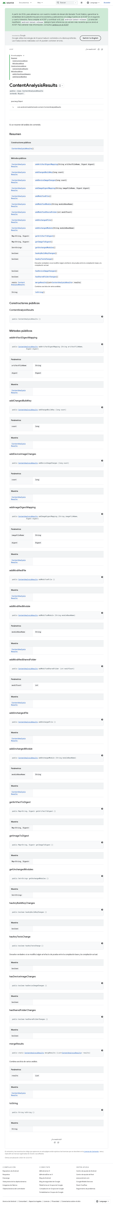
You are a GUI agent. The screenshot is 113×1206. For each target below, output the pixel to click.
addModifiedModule (43, 204)
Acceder (107, 3)
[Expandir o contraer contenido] (23, 55)
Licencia (46, 1201)
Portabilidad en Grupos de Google (51, 1192)
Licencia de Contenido (91, 1151)
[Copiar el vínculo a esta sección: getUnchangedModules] (35, 869)
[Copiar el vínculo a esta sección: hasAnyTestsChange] (32, 937)
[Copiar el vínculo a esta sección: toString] (20, 1103)
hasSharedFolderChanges (45, 277)
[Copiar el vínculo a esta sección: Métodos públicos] (34, 331)
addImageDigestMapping (45, 188)
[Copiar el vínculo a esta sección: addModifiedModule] (32, 606)
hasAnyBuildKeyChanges (45, 253)
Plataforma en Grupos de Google (51, 1185)
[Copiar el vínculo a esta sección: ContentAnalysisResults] (36, 310)
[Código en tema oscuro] (102, 316)
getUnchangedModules (44, 247)
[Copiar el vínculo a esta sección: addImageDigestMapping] (38, 507)
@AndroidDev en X (46, 1174)
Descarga (6, 1178)
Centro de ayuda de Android (86, 1171)
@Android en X (44, 1171)
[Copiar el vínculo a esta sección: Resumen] (23, 134)
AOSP (11, 49)
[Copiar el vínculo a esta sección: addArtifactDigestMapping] (39, 337)
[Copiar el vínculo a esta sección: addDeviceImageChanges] (38, 454)
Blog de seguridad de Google (49, 1182)
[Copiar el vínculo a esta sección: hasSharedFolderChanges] (38, 1010)
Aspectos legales (35, 1201)
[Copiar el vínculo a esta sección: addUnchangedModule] (34, 749)
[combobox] (67, 3)
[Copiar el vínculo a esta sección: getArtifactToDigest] (33, 802)
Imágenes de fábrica (10, 1185)
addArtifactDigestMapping (46, 164)
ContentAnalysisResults (22, 148)
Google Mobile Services (84, 1182)
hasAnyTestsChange (43, 259)
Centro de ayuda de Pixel (85, 1174)
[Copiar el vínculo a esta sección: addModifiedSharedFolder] (38, 659)
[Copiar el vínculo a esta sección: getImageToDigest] (31, 836)
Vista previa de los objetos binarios (14, 1182)
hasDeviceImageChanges (45, 271)
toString (39, 292)
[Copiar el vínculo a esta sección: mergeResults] (26, 1044)
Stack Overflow (81, 1185)
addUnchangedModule (44, 228)
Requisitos (6, 1174)
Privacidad (55, 1201)
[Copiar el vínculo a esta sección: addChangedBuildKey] (33, 401)
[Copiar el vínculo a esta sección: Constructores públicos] (42, 303)
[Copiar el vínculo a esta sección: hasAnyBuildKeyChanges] (37, 903)
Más (39, 3)
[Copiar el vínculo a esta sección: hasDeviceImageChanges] (38, 976)
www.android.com (82, 1178)
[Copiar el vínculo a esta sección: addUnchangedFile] (30, 713)
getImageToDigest (43, 242)
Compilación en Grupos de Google (51, 1189)
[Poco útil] (102, 49)
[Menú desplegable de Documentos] (32, 2)
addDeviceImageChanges (45, 180)
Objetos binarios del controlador (14, 1189)
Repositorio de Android (11, 1171)
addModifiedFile (42, 196)
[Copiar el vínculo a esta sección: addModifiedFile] (28, 570)
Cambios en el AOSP (59, 25)
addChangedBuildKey (43, 172)
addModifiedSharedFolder (46, 212)
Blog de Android (45, 1178)
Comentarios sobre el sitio (70, 1201)
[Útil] (98, 49)
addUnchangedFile (43, 220)
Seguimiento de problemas (85, 1189)
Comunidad (22, 1201)
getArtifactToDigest (44, 236)
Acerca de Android (9, 1201)
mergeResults (40, 282)
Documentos (24, 3)
